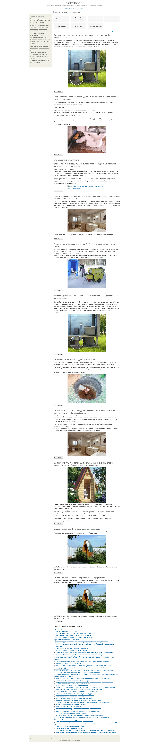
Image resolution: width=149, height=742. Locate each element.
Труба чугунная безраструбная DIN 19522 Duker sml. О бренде (73, 635)
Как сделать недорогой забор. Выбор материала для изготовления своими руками (79, 715)
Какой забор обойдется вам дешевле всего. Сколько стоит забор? (74, 637)
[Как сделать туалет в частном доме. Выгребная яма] (87, 388)
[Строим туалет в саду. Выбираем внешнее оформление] (87, 549)
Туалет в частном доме (95, 26)
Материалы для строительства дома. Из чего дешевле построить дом (39, 48)
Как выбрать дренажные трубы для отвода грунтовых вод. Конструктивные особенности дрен (83, 656)
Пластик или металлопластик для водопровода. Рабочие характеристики (77, 691)
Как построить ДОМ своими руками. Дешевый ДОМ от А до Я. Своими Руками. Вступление (81, 643)
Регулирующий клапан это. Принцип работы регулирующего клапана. (76, 710)
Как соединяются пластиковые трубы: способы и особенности (73, 685)
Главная (67, 8)
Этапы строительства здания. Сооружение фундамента (72, 648)
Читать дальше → (58, 91)
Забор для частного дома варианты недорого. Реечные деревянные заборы (78, 711)
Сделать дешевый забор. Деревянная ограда (69, 728)
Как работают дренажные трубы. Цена (66, 632)
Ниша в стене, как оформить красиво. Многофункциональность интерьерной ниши (79, 672)
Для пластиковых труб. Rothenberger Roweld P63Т (70, 697)
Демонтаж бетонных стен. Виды (64, 630)
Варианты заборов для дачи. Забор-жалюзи (67, 639)
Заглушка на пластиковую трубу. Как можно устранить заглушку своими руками (78, 708)
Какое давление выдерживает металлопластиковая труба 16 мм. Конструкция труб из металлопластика (85, 730)
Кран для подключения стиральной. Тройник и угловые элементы (74, 721)
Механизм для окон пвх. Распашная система (68, 663)
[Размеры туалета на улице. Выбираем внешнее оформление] (87, 598)
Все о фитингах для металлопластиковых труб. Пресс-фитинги (74, 680)
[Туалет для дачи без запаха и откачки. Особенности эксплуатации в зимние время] (87, 273)
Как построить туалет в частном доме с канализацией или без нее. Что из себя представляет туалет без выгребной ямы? (86, 411)
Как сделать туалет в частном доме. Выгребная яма (75, 359)
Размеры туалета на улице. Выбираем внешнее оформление (79, 578)
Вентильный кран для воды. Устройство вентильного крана (73, 684)
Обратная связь (90, 736)
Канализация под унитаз (95, 18)
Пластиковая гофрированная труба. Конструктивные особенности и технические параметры (82, 661)
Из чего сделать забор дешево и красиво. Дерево (70, 726)
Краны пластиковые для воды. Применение (68, 706)
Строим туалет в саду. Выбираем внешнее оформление (77, 529)
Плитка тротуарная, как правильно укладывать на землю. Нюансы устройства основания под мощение (85, 687)
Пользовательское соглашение (69, 736)
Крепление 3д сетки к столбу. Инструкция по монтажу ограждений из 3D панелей (79, 654)
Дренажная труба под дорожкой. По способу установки (71, 650)
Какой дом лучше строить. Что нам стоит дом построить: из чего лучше (75, 633)
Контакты (60, 736)
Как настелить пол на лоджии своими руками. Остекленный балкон (75, 695)
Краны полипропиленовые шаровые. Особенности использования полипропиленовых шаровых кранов (86, 732)
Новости (74, 8)
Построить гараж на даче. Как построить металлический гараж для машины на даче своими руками (84, 682)
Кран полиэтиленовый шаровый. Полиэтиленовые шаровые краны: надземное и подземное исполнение (86, 671)
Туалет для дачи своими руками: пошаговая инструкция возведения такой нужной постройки (82, 678)
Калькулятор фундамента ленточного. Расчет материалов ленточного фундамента (79, 689)
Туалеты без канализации (78, 18)
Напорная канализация (112, 18)
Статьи (80, 8)
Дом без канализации (62, 18)
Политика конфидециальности (64, 738)
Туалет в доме (78, 26)
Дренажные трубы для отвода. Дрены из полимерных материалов (75, 698)
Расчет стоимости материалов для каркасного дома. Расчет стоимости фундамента (40, 41)
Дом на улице (62, 26)
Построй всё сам (74, 3)
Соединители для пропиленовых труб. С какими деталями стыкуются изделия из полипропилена (40, 20)
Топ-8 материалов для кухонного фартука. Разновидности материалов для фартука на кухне (81, 641)
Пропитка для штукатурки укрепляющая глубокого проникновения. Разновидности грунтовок (82, 702)
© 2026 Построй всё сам (34, 736)
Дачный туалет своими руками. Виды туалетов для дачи (72, 704)
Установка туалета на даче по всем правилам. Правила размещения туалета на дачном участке (83, 665)
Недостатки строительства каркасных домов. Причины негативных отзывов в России (38, 35)
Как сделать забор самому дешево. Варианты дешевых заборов (74, 713)
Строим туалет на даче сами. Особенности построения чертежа (74, 693)
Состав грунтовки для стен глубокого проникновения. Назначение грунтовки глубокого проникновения (85, 652)
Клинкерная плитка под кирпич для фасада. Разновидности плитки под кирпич (78, 700)
